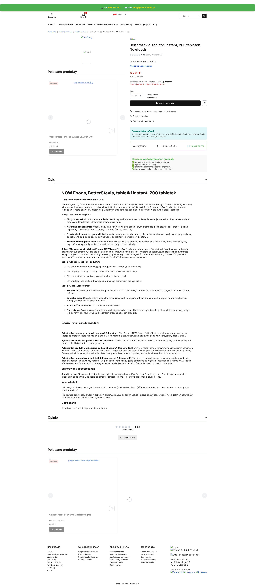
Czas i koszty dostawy (88, 557)
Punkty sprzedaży (55, 565)
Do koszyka (57, 151)
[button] (204, 16)
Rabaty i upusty (85, 559)
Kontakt (50, 570)
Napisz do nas (197, 146)
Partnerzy (51, 567)
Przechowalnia (147, 562)
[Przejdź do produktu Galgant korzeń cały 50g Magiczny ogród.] (82, 485)
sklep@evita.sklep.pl (144, 7)
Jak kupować (115, 565)
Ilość (132, 91)
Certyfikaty (51, 559)
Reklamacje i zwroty (118, 554)
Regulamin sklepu (117, 551)
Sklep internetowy (126, 583)
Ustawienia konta (148, 559)
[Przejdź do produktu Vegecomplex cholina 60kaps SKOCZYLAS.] (82, 107)
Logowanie (146, 557)
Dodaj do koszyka (165, 103)
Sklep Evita (52, 32)
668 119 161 (114, 7)
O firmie (50, 551)
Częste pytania (116, 562)
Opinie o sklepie (54, 562)
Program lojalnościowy (88, 551)
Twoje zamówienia (149, 551)
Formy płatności (85, 554)
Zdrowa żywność (65, 32)
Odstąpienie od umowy (120, 557)
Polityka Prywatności (119, 559)
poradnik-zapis (147, 554)
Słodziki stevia (80, 32)
